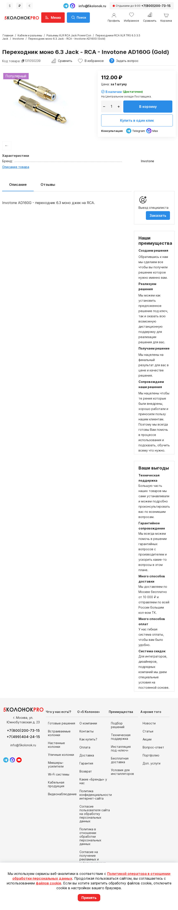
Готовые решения (61, 723)
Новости (149, 723)
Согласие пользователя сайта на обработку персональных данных (94, 814)
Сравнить (65, 61)
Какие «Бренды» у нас (93, 781)
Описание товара (15, 167)
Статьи (148, 731)
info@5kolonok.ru (92, 6)
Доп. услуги (151, 763)
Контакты (86, 731)
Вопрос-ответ (153, 747)
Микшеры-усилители (56, 764)
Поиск (81, 17)
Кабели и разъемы (30, 35)
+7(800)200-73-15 (23, 730)
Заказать (158, 215)
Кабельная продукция (56, 784)
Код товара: (11, 61)
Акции (147, 739)
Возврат (85, 771)
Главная (8, 35)
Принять (89, 897)
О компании (88, 723)
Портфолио (151, 755)
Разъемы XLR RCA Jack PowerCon (68, 35)
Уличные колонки (61, 754)
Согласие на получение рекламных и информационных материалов (92, 859)
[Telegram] (66, 5)
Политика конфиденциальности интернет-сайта (95, 794)
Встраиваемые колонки (59, 733)
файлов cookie (48, 883)
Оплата (84, 747)
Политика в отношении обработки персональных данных (90, 836)
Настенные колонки (56, 744)
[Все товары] (6, 145)
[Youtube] (19, 760)
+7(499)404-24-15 (23, 737)
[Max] (72, 5)
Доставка (86, 755)
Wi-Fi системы (58, 774)
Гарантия (86, 763)
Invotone (18, 38)
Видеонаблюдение (62, 794)
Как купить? (88, 739)
